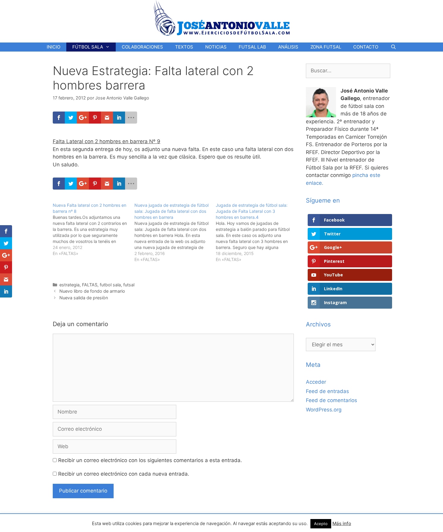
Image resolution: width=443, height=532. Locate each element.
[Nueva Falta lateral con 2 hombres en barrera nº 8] (93, 229)
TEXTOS (184, 47)
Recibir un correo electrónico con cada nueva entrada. (123, 474)
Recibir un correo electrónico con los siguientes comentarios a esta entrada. (150, 460)
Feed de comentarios (331, 400)
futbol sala (110, 284)
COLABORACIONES (142, 47)
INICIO (53, 47)
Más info (341, 523)
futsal (128, 284)
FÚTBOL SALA (87, 47)
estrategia (69, 284)
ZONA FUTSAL (325, 47)
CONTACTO (365, 47)
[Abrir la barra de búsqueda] (393, 47)
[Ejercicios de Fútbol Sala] (221, 18)
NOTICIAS (216, 47)
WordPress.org (323, 410)
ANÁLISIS (288, 47)
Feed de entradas (327, 391)
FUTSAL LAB (252, 47)
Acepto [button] (321, 523)
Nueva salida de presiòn (83, 297)
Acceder (316, 382)
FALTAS (89, 284)
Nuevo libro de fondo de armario (92, 291)
